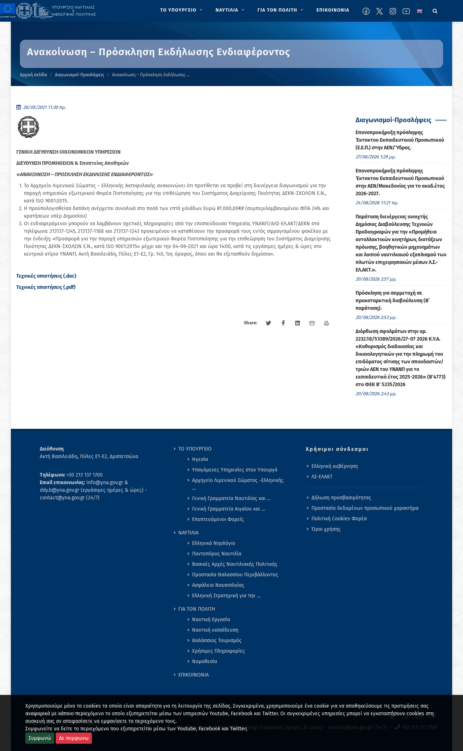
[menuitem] (182, 10)
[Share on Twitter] (269, 323)
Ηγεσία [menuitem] (200, 459)
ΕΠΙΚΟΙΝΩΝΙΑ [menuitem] (193, 675)
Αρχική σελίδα (33, 74)
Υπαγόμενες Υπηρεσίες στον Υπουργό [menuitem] (234, 470)
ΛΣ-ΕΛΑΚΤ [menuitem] (321, 477)
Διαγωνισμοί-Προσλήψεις (79, 74)
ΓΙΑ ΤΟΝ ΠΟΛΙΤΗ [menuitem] (196, 609)
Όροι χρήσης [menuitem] (326, 529)
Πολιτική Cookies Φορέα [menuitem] (339, 519)
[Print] (326, 323)
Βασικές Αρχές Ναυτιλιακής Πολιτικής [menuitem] (234, 564)
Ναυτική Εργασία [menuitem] (211, 619)
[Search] (435, 9)
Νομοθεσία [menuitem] (204, 661)
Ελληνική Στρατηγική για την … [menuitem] (226, 596)
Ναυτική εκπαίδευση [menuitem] (215, 630)
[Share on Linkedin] (297, 323)
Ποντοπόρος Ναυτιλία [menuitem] (216, 554)
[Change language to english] (419, 11)
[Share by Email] (312, 323)
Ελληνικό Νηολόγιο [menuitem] (213, 543)
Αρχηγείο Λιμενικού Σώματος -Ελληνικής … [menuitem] (238, 484)
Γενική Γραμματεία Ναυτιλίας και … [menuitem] (231, 498)
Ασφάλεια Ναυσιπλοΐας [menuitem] (218, 585)
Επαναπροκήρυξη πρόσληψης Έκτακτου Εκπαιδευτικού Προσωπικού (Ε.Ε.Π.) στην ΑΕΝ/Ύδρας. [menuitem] (400, 140)
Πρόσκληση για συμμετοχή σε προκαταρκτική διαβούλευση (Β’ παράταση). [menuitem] (393, 300)
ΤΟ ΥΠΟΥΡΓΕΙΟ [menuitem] (195, 449)
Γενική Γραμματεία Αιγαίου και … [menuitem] (228, 509)
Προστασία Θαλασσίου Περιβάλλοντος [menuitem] (235, 575)
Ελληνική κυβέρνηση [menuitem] (334, 466)
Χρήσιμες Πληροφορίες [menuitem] (218, 651)
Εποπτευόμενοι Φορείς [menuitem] (218, 519)
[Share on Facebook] (283, 323)
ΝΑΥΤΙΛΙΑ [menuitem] (188, 533)
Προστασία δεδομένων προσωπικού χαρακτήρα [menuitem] (365, 508)
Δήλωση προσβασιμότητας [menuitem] (341, 498)
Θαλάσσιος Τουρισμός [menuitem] (217, 640)
